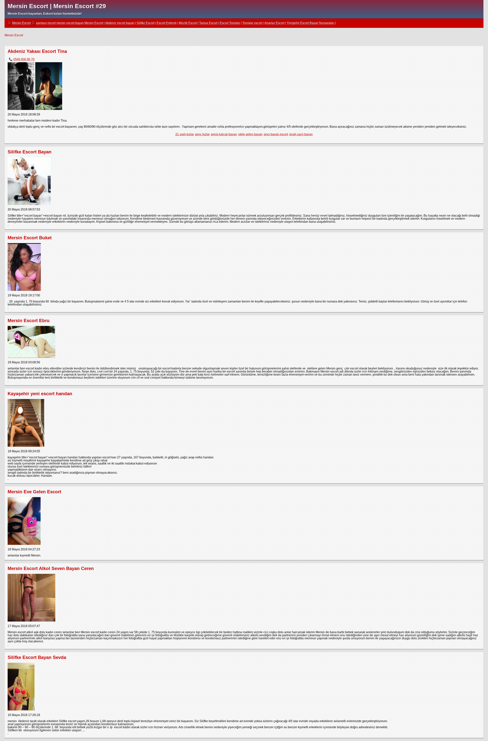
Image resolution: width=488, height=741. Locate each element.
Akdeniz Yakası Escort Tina (37, 51)
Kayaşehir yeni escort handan (40, 393)
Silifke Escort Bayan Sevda (37, 657)
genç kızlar (202, 134)
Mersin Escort (21, 23)
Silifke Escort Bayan (29, 151)
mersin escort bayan (70, 23)
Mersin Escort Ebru (29, 320)
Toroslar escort (252, 23)
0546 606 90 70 (24, 59)
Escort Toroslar (230, 23)
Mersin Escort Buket (30, 237)
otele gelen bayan (250, 134)
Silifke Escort (145, 23)
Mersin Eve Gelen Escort (34, 491)
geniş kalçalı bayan (224, 134)
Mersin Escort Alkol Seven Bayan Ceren (51, 568)
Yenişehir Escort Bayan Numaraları (310, 23)
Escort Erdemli (167, 23)
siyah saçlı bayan (301, 134)
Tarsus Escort (208, 23)
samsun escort (46, 23)
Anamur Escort (274, 23)
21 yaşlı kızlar (184, 134)
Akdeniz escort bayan (119, 23)
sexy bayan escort (276, 134)
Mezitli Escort (188, 23)
